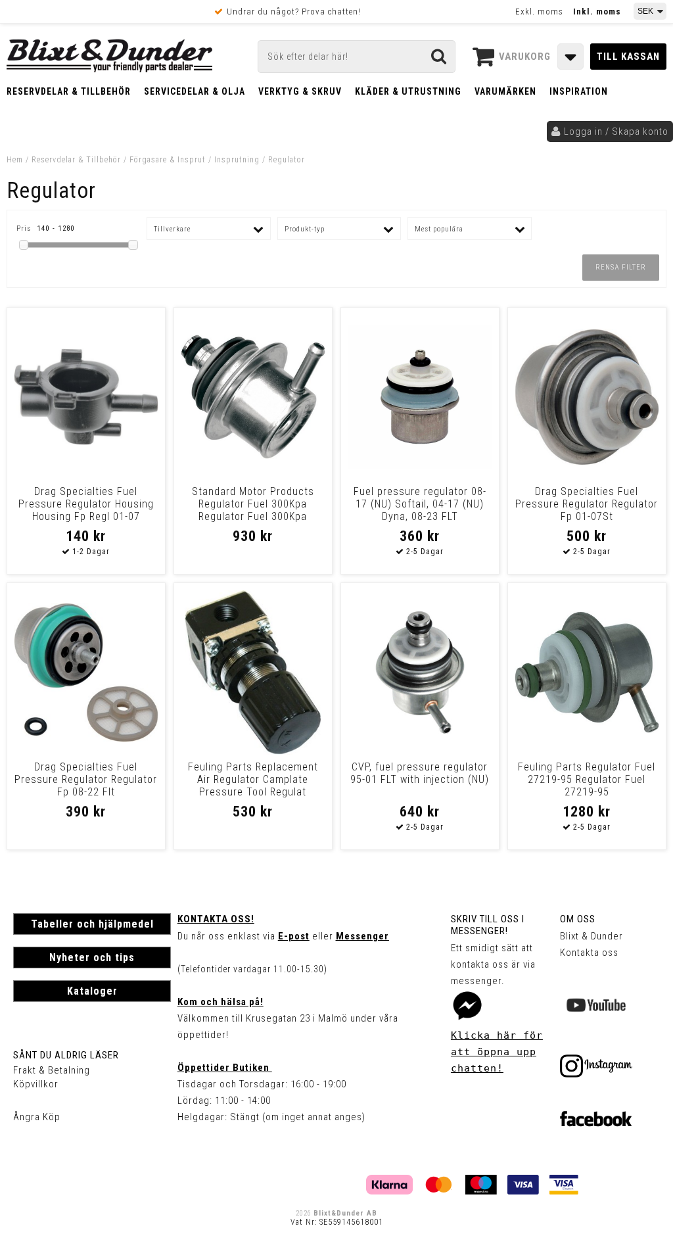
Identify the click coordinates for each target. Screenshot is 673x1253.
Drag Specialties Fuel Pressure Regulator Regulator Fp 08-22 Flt (85, 779)
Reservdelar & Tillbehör (69, 91)
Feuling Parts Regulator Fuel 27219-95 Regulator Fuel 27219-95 (586, 779)
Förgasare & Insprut (167, 159)
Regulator (286, 159)
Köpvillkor (35, 1084)
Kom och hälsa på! (220, 1002)
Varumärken (505, 91)
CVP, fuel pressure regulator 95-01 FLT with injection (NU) (419, 773)
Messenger (362, 936)
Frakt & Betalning (51, 1070)
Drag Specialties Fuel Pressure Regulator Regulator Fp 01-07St (586, 504)
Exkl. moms (539, 11)
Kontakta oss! (215, 919)
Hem (15, 159)
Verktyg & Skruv (300, 91)
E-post (294, 936)
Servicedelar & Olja (194, 91)
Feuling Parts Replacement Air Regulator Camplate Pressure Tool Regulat (253, 779)
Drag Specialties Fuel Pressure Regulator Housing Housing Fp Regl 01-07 (86, 504)
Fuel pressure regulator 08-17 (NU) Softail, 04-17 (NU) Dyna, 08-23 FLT (420, 504)
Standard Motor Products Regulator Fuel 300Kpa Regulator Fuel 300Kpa (253, 504)
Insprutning (237, 159)
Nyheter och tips (92, 957)
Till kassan (628, 56)
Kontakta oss (589, 952)
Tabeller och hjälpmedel (92, 924)
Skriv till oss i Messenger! (487, 925)
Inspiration (578, 91)
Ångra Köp (36, 1117)
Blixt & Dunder (591, 936)
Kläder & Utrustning (408, 91)
